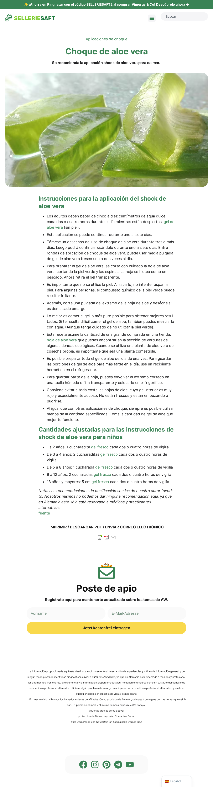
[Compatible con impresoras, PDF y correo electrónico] (106, 539)
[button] (152, 18)
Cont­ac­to (120, 716)
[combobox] (184, 16)
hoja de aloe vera (62, 340)
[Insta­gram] (95, 764)
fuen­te (44, 513)
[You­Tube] (130, 764)
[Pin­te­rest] (106, 764)
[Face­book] (83, 764)
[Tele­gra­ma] (118, 764)
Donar (131, 716)
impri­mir (108, 716)
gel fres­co (100, 447)
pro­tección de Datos (90, 716)
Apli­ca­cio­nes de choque (106, 39)
